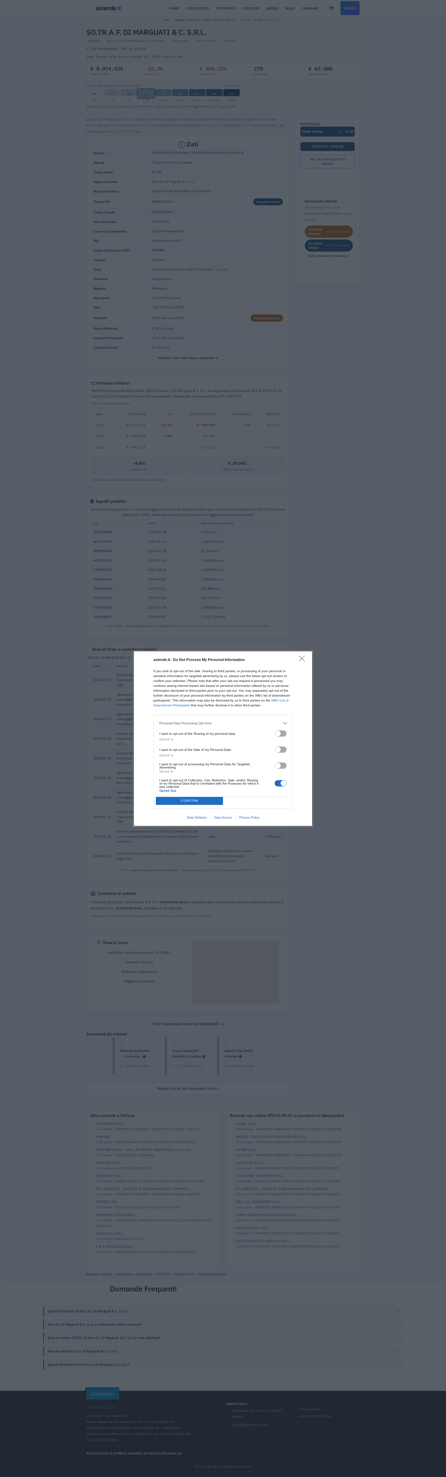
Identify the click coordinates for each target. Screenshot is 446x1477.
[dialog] (223, 738)
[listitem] (223, 723)
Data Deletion (197, 817)
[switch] (281, 733)
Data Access (223, 817)
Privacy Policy (249, 817)
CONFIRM (189, 801)
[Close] (303, 660)
